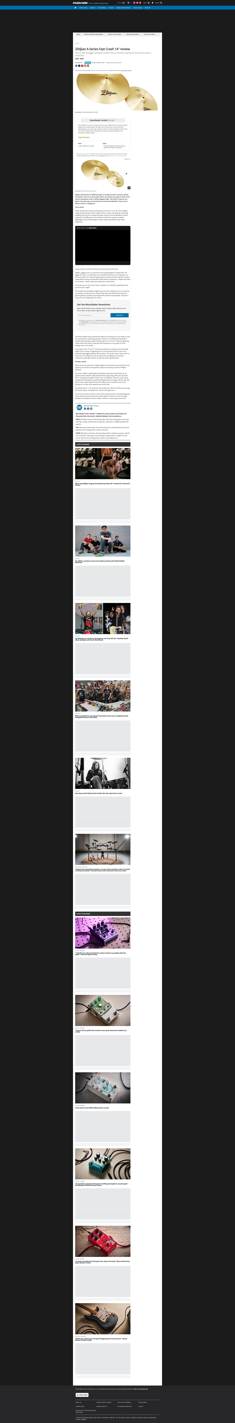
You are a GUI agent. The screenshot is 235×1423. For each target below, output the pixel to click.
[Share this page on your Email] (88, 66)
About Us (78, 1402)
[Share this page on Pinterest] (82, 66)
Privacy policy (142, 1402)
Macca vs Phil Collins (114, 34)
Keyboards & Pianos (123, 8)
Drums (111, 8)
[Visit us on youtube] (137, 3)
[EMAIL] (91, 408)
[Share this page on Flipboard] (85, 66)
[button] (158, 3)
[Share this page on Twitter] (79, 66)
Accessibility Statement (125, 1406)
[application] (102, 245)
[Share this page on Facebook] (76, 66)
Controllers (102, 8)
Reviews (87, 63)
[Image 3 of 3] (126, 174)
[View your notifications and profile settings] (152, 3)
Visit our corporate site (140, 1389)
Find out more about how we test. (118, 155)
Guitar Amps (137, 8)
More (147, 8)
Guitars (92, 8)
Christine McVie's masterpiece (93, 34)
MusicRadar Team (99, 62)
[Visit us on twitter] (131, 3)
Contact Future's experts (104, 1402)
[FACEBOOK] (85, 408)
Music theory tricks (133, 34)
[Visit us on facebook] (128, 3)
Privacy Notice (85, 322)
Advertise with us (102, 1406)
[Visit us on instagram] (134, 3)
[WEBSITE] (88, 408)
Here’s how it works (126, 70)
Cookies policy (80, 1406)
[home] (75, 8)
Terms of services (101, 320)
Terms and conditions (124, 1402)
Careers (140, 1406)
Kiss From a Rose (149, 34)
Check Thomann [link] (83, 137)
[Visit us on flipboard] (140, 3)
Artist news (83, 8)
